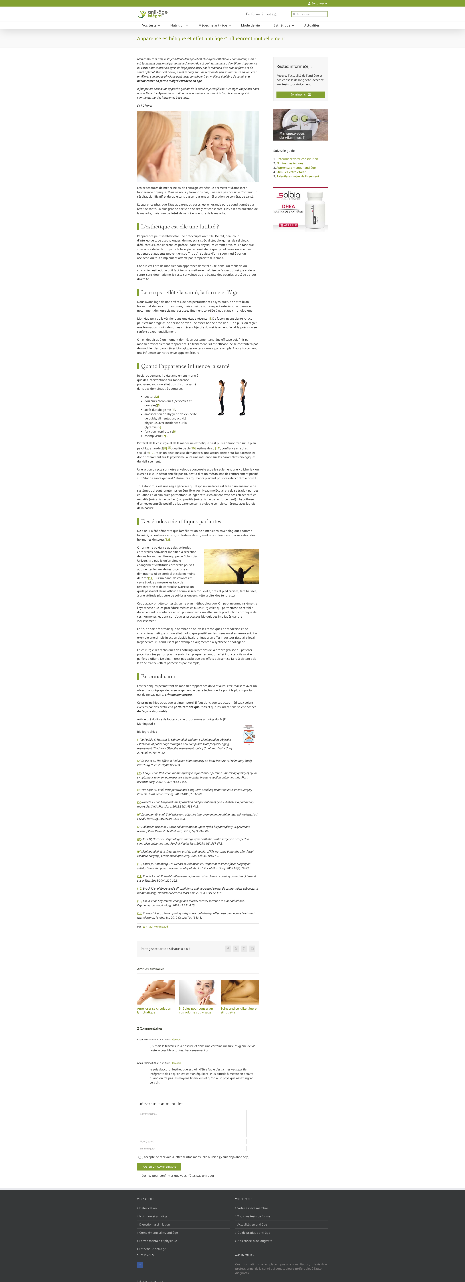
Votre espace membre (252, 1208)
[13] (167, 539)
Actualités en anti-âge (252, 1224)
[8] (165, 448)
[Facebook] (140, 1265)
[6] (175, 431)
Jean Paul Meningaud (155, 926)
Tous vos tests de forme (253, 1216)
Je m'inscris (299, 94)
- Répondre (175, 1039)
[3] (159, 405)
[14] (150, 578)
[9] (169, 447)
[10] (193, 448)
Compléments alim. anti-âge (158, 1233)
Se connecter (319, 3)
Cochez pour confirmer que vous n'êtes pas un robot (177, 1176)
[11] (217, 448)
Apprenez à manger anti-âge (296, 168)
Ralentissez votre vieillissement (297, 176)
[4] (173, 410)
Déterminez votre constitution (297, 159)
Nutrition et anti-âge (153, 1216)
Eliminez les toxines (289, 163)
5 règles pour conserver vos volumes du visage (198, 992)
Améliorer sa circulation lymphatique (156, 992)
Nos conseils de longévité (254, 1241)
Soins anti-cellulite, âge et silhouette (239, 992)
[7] (164, 436)
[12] (151, 453)
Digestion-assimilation (154, 1224)
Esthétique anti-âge (152, 1249)
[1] (209, 318)
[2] (157, 397)
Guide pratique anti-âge (253, 1233)
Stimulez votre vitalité (291, 172)
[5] (159, 427)
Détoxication (148, 1208)
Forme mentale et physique (158, 1241)
